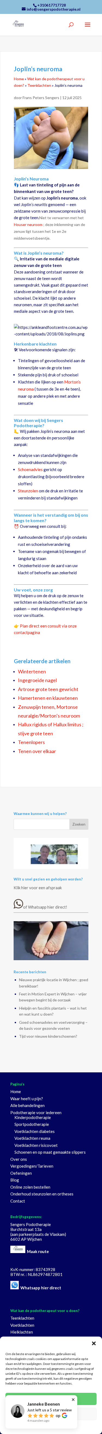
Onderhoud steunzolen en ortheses (41, 1193)
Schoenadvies (30, 469)
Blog (14, 1179)
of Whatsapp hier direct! (45, 907)
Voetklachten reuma (32, 1138)
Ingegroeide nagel (37, 680)
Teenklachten (39, 85)
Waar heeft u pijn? (26, 1098)
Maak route (38, 1251)
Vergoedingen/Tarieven (31, 1166)
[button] (94, 1343)
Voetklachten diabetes (34, 1131)
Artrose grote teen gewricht (48, 689)
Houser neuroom (28, 224)
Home (19, 78)
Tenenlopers (31, 742)
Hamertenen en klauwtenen (48, 698)
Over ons (18, 1159)
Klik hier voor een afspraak (38, 887)
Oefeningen (21, 1173)
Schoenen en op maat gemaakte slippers (50, 1152)
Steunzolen (28, 490)
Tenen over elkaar (37, 751)
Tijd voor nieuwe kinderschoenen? (48, 1036)
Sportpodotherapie (31, 1124)
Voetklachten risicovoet (36, 1145)
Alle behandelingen (27, 1105)
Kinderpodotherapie (32, 1117)
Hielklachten (21, 1331)
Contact (17, 1200)
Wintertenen (32, 671)
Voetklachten (22, 1325)
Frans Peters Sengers (41, 97)
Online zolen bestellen (30, 1187)
